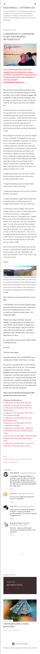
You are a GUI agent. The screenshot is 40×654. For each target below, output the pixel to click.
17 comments (16, 588)
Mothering (15, 462)
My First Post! (14, 584)
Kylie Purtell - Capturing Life (19, 7)
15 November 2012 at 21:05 (19, 525)
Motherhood (7, 462)
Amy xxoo (13, 506)
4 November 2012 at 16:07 (26, 493)
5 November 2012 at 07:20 (26, 506)
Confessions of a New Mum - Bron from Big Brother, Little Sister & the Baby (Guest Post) (19, 438)
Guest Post (28, 459)
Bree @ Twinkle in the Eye (19, 523)
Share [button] (5, 456)
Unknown (13, 493)
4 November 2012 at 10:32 (28, 473)
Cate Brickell (14, 473)
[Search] (35, 3)
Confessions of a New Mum (16, 459)
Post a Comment (14, 630)
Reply (12, 489)
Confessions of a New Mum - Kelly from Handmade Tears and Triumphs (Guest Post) (18, 430)
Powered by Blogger (21, 644)
